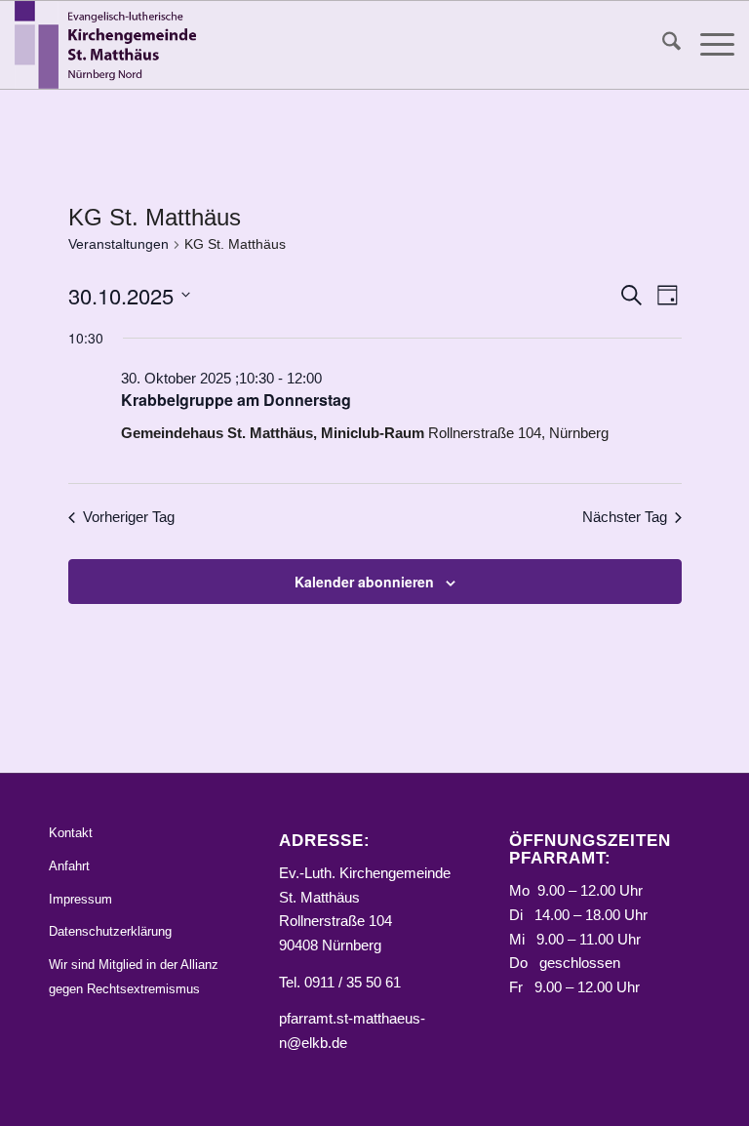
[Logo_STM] (110, 45)
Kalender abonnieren (364, 581)
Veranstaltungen (118, 244)
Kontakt (71, 832)
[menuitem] (662, 45)
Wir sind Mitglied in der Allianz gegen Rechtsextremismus (133, 976)
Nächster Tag (624, 516)
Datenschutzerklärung (110, 931)
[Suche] (662, 45)
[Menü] (707, 45)
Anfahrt (69, 866)
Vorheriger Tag (129, 516)
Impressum (80, 899)
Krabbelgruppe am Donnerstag (236, 399)
